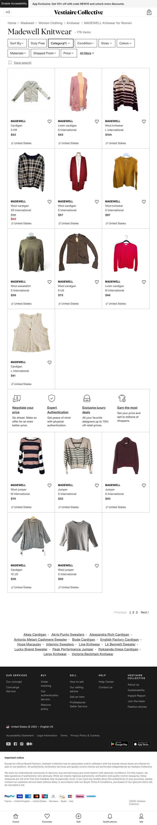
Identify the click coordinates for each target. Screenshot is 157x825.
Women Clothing (50, 23)
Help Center (106, 682)
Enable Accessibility (14, 4)
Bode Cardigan (83, 639)
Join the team (136, 701)
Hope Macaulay (29, 644)
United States (40, 801)
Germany (53, 801)
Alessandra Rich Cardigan (109, 634)
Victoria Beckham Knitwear (92, 654)
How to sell (76, 682)
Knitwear (73, 23)
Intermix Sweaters (60, 644)
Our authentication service (50, 695)
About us (133, 685)
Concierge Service (12, 689)
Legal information (47, 735)
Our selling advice (76, 689)
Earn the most (127, 407)
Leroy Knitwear (55, 654)
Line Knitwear (89, 644)
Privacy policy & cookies (85, 735)
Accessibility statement (20, 735)
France (8, 801)
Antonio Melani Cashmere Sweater (40, 639)
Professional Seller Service (78, 704)
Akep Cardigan (35, 634)
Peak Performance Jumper (72, 649)
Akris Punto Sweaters (67, 634)
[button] (149, 12)
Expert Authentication (58, 409)
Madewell (27, 23)
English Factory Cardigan (119, 639)
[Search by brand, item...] (8, 12)
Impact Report (137, 696)
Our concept (14, 682)
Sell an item (77, 697)
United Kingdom (22, 801)
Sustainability (136, 690)
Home (12, 23)
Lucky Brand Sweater (31, 649)
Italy (71, 801)
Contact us (106, 687)
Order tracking (46, 684)
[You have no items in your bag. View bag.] (149, 12)
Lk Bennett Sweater (120, 644)
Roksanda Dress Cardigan (118, 649)
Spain (64, 801)
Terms (63, 735)
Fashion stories (137, 707)
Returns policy (46, 707)
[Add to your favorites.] (49, 121)
